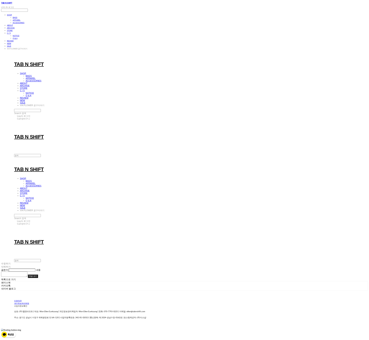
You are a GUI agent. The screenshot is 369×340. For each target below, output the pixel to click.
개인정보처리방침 (21, 303)
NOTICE (16, 35)
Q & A (15, 38)
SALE (9, 46)
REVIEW (10, 41)
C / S (9, 33)
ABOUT (10, 25)
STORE (10, 30)
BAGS (15, 17)
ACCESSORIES (18, 22)
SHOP (9, 15)
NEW (9, 43)
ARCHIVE (11, 28)
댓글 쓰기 (33, 276)
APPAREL (16, 20)
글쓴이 (4, 269)
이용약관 (18, 301)
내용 (38, 269)
